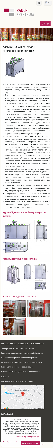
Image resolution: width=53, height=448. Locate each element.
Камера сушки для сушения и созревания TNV (20, 371)
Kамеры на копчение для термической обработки (22, 353)
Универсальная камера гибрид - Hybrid (17, 348)
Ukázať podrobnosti (10, 442)
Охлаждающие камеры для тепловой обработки (21, 362)
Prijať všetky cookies (30, 443)
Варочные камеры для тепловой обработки (19, 357)
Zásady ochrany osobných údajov (27, 436)
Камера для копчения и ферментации (17, 367)
